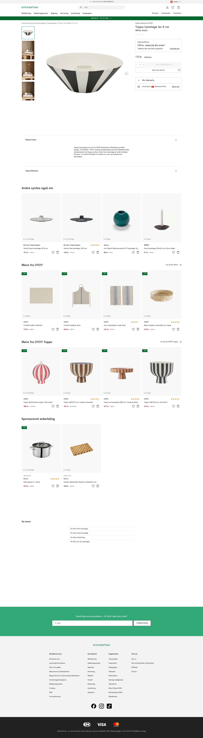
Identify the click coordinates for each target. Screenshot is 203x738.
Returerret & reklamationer (59, 671)
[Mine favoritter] (173, 7)
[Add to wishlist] (53, 252)
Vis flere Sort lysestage (79, 529)
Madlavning (26, 13)
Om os (133, 659)
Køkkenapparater (41, 13)
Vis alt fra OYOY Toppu (169, 342)
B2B (50, 692)
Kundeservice (54, 659)
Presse (134, 671)
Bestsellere (113, 676)
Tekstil (90, 680)
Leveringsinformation (57, 663)
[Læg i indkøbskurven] (57, 252)
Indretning (75, 13)
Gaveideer (113, 684)
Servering (64, 13)
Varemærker (165, 13)
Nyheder (155, 13)
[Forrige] (42, 73)
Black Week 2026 (115, 688)
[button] (139, 34)
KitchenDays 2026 (115, 692)
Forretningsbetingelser (57, 680)
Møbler (90, 676)
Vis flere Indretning (77, 537)
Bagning (54, 13)
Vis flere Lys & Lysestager (80, 541)
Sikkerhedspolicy (55, 684)
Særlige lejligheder (116, 680)
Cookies (52, 688)
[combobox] (175, 2)
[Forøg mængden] (143, 64)
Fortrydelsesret (55, 696)
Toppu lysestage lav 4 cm (68, 23)
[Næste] (126, 73)
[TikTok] (109, 706)
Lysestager (52, 23)
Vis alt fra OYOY (172, 265)
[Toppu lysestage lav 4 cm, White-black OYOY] (84, 73)
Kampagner (87, 13)
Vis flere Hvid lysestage (79, 533)
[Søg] (81, 7)
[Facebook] (94, 706)
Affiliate (134, 667)
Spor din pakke (55, 667)
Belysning (91, 684)
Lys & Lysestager (39, 23)
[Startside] (30, 7)
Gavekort (91, 692)
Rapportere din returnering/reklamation (64, 676)
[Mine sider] (167, 7)
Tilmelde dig (174, 48)
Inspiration (177, 13)
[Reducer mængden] (137, 64)
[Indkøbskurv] (178, 7)
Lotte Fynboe (140, 23)
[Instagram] (101, 706)
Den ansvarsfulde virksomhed (142, 663)
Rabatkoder (113, 696)
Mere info (175, 86)
